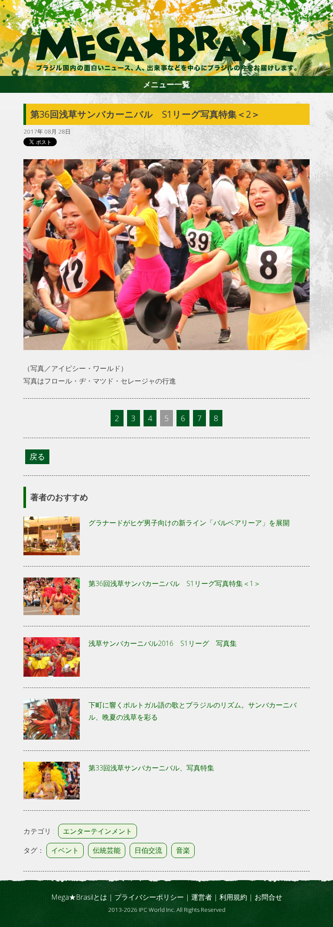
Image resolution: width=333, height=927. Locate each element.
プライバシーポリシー (149, 897)
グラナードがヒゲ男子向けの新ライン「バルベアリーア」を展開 (189, 522)
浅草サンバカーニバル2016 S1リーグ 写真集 (162, 643)
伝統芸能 (107, 850)
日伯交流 (148, 850)
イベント (65, 850)
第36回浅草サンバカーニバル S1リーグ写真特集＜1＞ (174, 583)
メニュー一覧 (166, 84)
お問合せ (268, 897)
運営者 (201, 897)
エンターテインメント (97, 831)
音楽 (183, 850)
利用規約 (233, 897)
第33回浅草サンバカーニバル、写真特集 (151, 768)
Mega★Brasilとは (79, 897)
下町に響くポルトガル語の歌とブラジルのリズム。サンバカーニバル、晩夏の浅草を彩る (192, 711)
